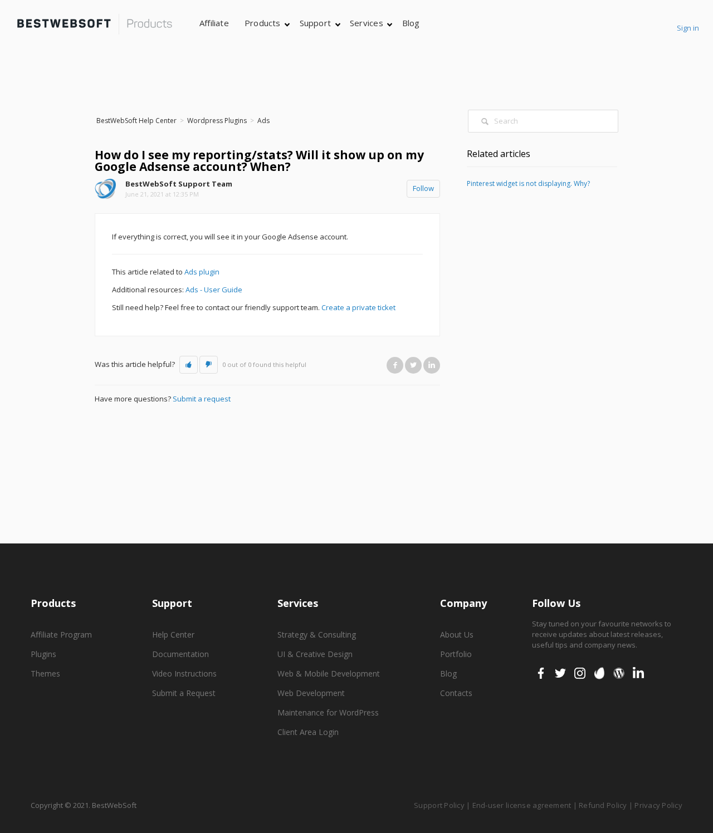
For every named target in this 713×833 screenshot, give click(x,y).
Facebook (395, 365)
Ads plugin (201, 272)
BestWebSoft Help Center (136, 120)
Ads (263, 120)
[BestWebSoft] (94, 24)
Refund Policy (603, 805)
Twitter (413, 365)
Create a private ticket (358, 307)
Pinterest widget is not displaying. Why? (528, 183)
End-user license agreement (522, 805)
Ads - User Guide (213, 290)
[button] (188, 365)
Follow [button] (423, 188)
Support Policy (439, 805)
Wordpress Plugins (217, 120)
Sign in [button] (688, 28)
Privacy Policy (658, 805)
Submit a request (202, 399)
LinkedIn (431, 365)
